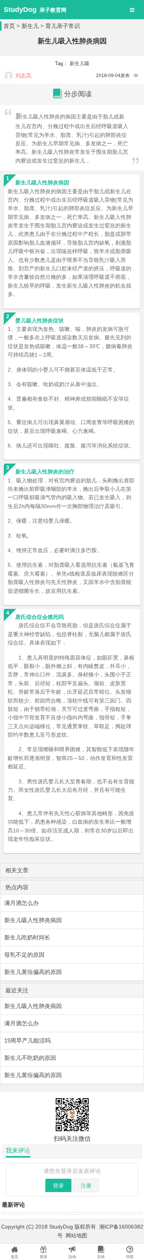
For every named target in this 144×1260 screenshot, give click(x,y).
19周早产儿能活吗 (27, 1040)
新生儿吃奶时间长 (27, 937)
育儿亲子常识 (62, 26)
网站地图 (76, 1235)
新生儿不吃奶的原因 (30, 1057)
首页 (9, 26)
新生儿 (30, 26)
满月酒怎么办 (21, 903)
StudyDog (20, 9)
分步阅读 (78, 94)
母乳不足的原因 (24, 954)
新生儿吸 (79, 63)
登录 (58, 1186)
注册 (86, 1186)
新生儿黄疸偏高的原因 (33, 972)
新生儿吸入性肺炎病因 (33, 920)
